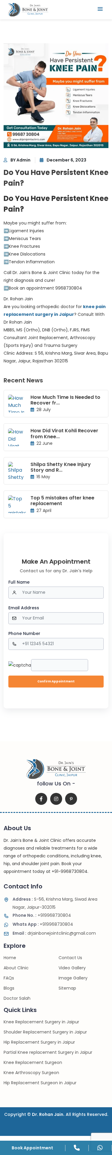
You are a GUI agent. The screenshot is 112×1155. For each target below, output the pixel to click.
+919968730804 (42, 915)
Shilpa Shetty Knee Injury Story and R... (60, 467)
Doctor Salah (17, 998)
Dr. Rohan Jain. (48, 1114)
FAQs (9, 978)
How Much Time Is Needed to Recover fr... (65, 400)
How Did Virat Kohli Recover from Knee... (64, 433)
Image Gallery (73, 978)
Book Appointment (32, 1148)
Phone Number (24, 633)
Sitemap (67, 988)
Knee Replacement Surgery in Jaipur (41, 1022)
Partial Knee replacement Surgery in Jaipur (48, 1052)
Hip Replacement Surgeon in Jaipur (40, 1083)
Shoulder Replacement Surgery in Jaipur (45, 1032)
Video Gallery (72, 968)
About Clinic (16, 968)
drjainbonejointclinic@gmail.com (54, 933)
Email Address (23, 608)
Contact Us (70, 958)
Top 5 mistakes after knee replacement (62, 500)
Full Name (19, 582)
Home (10, 958)
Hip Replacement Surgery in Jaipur (39, 1042)
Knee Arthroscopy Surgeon (31, 1073)
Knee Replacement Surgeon (33, 1062)
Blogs (9, 988)
